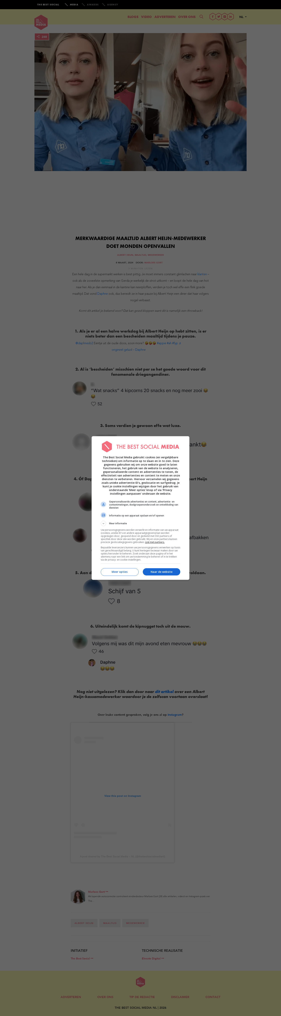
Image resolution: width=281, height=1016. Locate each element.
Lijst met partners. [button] (155, 542)
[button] (140, 523)
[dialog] (140, 508)
